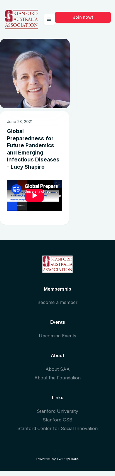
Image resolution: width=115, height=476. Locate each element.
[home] (21, 19)
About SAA (57, 369)
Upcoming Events (57, 335)
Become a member (57, 302)
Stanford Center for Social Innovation (57, 428)
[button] (49, 19)
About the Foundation (57, 378)
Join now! (83, 17)
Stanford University (57, 411)
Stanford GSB (57, 420)
